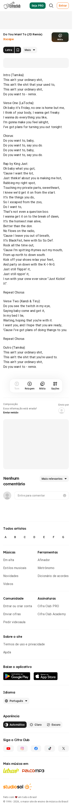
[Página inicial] (12, 5)
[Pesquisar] (51, 6)
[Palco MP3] (33, 770)
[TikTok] (49, 748)
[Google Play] (16, 676)
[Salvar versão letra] (18, 50)
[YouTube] (8, 748)
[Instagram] (22, 748)
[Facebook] (36, 748)
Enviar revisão (10, 412)
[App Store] (46, 676)
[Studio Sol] (17, 787)
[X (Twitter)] (63, 748)
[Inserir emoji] (64, 495)
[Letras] (11, 770)
